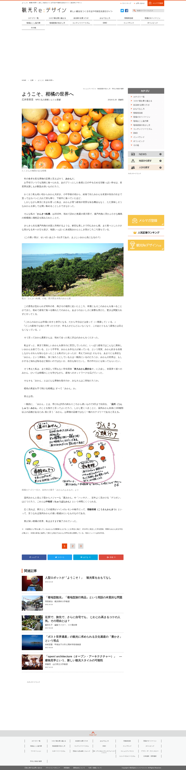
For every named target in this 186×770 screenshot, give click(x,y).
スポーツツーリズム (58, 751)
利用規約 (67, 768)
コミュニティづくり (89, 88)
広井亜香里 (27, 99)
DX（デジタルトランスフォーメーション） (104, 751)
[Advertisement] (93, 54)
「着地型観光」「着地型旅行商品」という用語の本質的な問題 (83, 597)
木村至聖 (49, 644)
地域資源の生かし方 (57, 23)
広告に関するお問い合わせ (33, 768)
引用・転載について (95, 768)
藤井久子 (49, 625)
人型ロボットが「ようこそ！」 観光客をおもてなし (78, 577)
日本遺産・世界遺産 (150, 756)
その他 (33, 28)
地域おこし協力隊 (33, 23)
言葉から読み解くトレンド (81, 751)
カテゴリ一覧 (33, 18)
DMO (105, 23)
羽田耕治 (49, 601)
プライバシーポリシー (53, 768)
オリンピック (152, 23)
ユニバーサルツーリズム (127, 756)
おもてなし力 (105, 18)
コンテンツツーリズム (81, 23)
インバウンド (129, 23)
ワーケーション (36, 751)
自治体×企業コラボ (81, 18)
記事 (32, 80)
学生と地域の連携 (118, 88)
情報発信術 (128, 18)
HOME (24, 80)
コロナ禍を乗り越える (57, 18)
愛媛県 (121, 100)
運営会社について (79, 768)
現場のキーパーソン (152, 18)
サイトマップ (126, 3)
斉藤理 (48, 664)
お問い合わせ (140, 3)
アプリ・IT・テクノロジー (150, 751)
